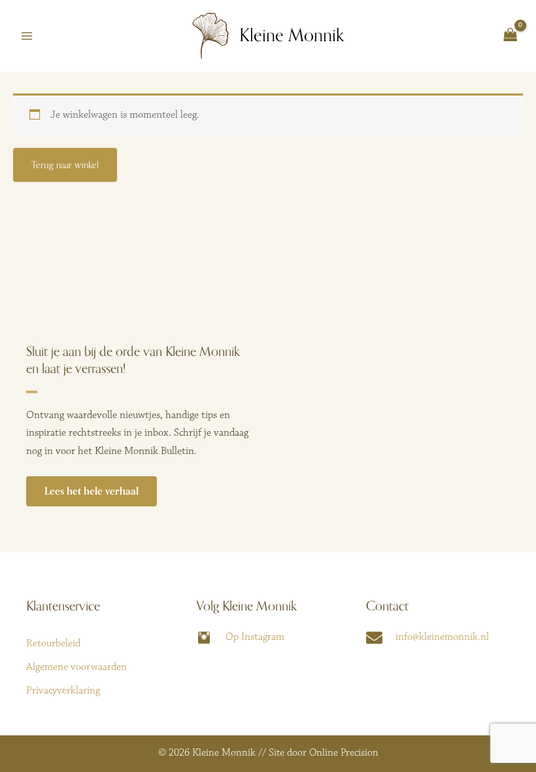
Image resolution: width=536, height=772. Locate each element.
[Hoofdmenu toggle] (27, 36)
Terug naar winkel (65, 165)
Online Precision (343, 752)
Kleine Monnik (291, 35)
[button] (91, 491)
